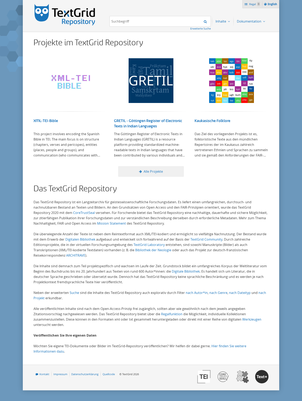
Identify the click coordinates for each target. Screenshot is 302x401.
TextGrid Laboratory (149, 244)
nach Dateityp (240, 292)
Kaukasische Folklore (212, 121)
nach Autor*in (197, 292)
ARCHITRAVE (75, 255)
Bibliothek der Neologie (153, 250)
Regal (254, 4)
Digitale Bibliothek (186, 271)
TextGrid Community (206, 239)
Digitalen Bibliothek (80, 239)
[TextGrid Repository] (64, 5)
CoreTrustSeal (84, 212)
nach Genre (218, 292)
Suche (74, 292)
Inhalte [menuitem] (221, 21)
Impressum (60, 374)
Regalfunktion (171, 314)
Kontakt (44, 374)
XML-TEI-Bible (45, 121)
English (273, 5)
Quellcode (109, 374)
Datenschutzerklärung (84, 374)
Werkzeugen (251, 319)
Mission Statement (111, 223)
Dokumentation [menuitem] (249, 21)
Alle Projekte (153, 171)
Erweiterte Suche (200, 28)
